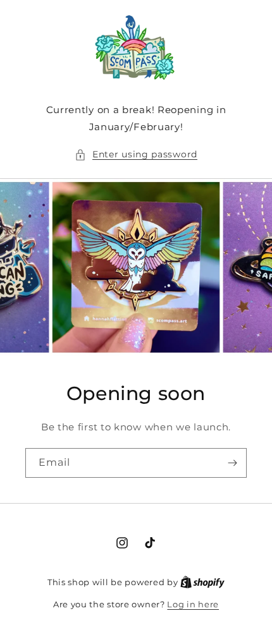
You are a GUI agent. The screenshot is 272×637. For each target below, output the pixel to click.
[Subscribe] (232, 463)
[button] (136, 154)
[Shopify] (202, 582)
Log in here (193, 604)
